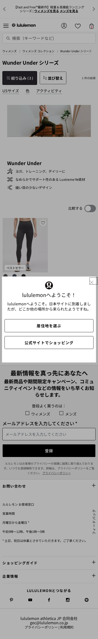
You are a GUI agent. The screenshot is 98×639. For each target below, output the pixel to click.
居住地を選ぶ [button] (49, 325)
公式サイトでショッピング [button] (49, 342)
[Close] (93, 281)
